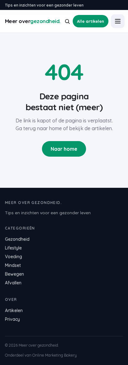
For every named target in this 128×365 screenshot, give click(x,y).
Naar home (64, 149)
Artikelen (14, 310)
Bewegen (14, 274)
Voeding (13, 256)
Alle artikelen (90, 21)
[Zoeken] (67, 21)
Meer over (33, 21)
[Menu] (118, 21)
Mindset (13, 265)
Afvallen (13, 283)
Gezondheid (17, 239)
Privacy (12, 319)
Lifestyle (13, 248)
